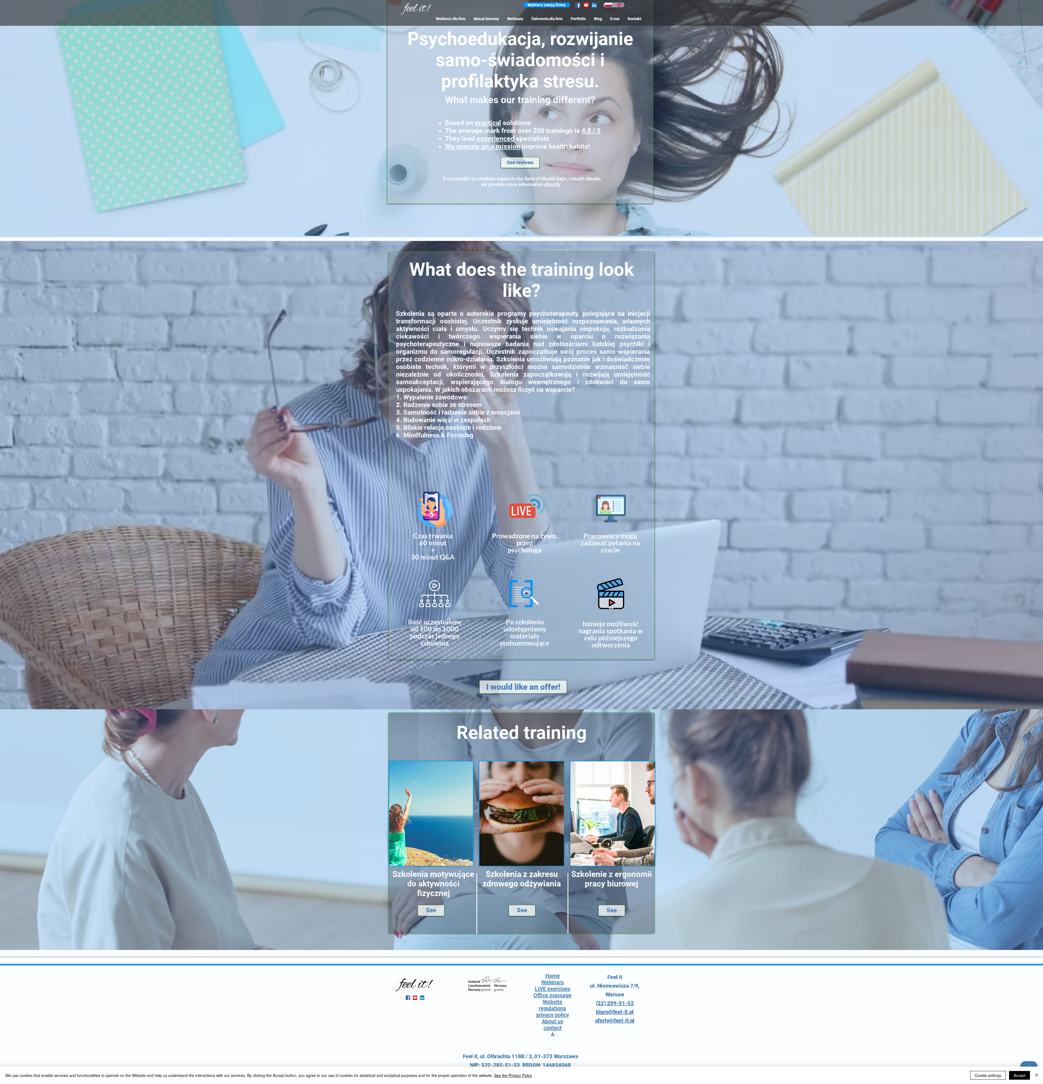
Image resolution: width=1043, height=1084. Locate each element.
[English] (619, 4)
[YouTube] (586, 5)
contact (553, 1028)
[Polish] (608, 4)
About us (552, 1021)
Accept (1019, 1075)
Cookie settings (988, 1075)
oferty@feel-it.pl (614, 1020)
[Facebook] (578, 5)
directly (552, 184)
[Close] (1036, 1075)
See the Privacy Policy (513, 1075)
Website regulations (552, 1005)
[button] (546, 4)
